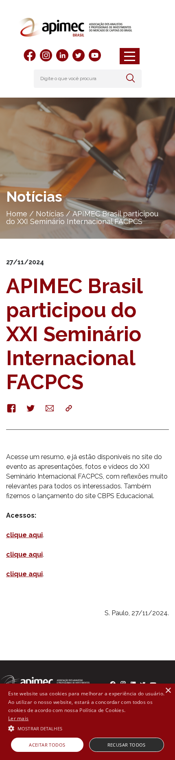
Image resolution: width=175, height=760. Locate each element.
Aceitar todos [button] (47, 745)
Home (16, 213)
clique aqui (24, 535)
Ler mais (18, 718)
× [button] (168, 691)
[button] (87, 728)
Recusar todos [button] (126, 745)
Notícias (50, 213)
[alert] (87, 722)
